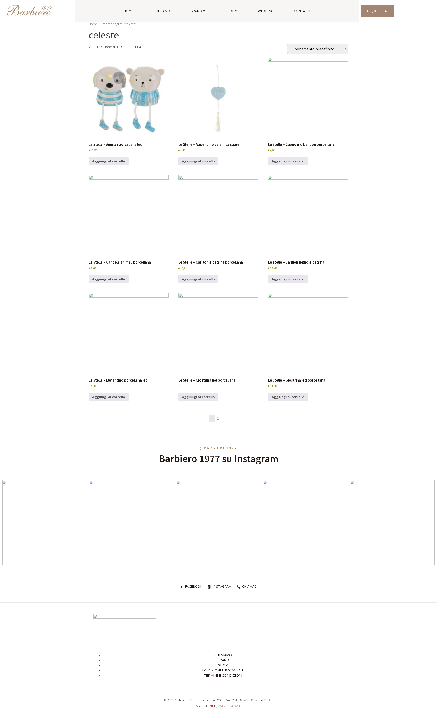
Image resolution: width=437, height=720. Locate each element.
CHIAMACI (249, 586)
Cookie (268, 700)
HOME (128, 11)
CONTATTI (302, 11)
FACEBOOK (193, 586)
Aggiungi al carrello (108, 161)
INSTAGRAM (221, 586)
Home (93, 24)
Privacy (256, 700)
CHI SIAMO (162, 11)
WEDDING (265, 11)
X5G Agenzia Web (229, 706)
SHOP (230, 11)
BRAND (196, 11)
